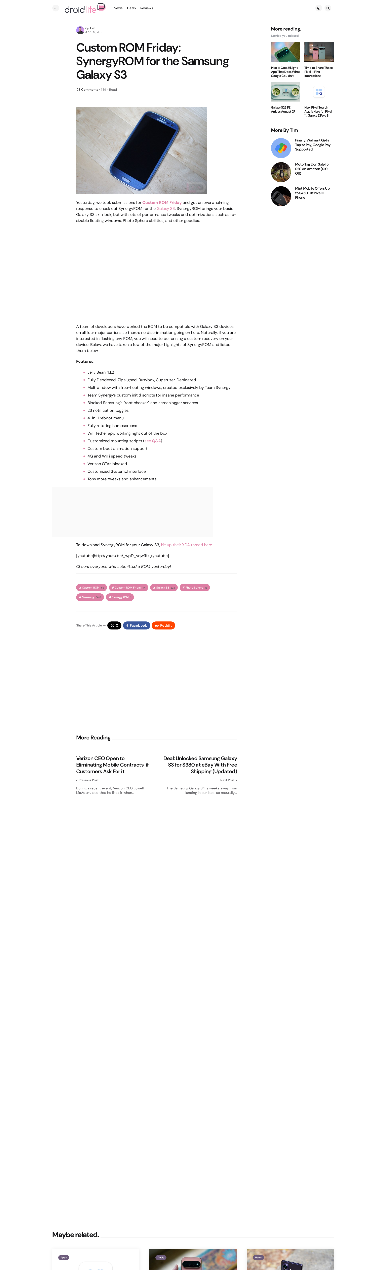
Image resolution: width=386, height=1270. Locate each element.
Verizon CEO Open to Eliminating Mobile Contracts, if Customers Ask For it (112, 765)
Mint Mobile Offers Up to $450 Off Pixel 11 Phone (312, 193)
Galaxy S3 (166, 208)
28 (87, 89)
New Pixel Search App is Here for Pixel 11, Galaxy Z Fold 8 (318, 112)
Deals (161, 1257)
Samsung (91, 597)
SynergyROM (121, 597)
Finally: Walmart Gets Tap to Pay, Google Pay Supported (313, 145)
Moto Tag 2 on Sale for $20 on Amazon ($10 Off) (312, 169)
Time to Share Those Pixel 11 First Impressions (318, 72)
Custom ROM (93, 588)
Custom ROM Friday (130, 588)
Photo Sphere (196, 588)
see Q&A (153, 440)
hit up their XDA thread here (186, 544)
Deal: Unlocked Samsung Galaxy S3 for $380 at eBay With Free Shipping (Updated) (200, 765)
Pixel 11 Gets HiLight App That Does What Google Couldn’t (285, 72)
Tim (92, 28)
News (258, 1257)
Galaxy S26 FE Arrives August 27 (283, 110)
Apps (64, 1257)
